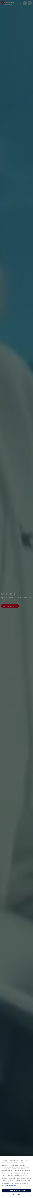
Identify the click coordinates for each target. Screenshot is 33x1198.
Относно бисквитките (10, 1185)
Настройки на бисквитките (16, 1194)
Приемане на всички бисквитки (16, 1190)
